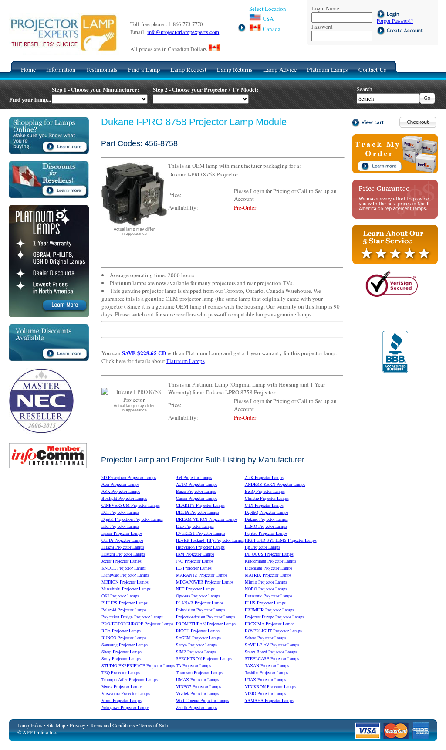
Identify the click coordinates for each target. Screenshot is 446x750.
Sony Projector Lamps (121, 658)
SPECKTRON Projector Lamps (204, 658)
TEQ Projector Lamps (120, 672)
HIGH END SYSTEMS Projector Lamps (281, 540)
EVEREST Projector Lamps (200, 533)
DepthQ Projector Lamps (266, 512)
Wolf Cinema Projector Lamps (202, 700)
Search (364, 89)
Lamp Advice (280, 69)
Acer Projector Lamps (120, 484)
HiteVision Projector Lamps (200, 547)
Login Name (325, 8)
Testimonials (102, 69)
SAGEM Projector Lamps (198, 638)
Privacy (77, 725)
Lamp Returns (235, 69)
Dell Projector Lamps (120, 512)
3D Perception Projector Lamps (128, 477)
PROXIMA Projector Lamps (269, 624)
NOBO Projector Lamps (266, 589)
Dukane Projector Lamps (266, 519)
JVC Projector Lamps (194, 561)
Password (321, 27)
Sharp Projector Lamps (121, 651)
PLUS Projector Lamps (265, 603)
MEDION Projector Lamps (125, 582)
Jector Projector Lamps (121, 561)
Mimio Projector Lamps (266, 582)
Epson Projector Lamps (121, 533)
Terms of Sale (153, 725)
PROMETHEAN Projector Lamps (206, 624)
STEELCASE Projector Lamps (272, 658)
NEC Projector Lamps (195, 589)
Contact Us (372, 69)
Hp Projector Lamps (262, 547)
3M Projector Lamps (194, 477)
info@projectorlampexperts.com (183, 32)
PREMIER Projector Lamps (269, 610)
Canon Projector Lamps (196, 498)
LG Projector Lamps (194, 568)
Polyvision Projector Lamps (200, 610)
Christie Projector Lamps (267, 498)
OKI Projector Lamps (120, 596)
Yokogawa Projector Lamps (125, 707)
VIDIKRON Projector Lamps (270, 686)
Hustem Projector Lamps (123, 554)
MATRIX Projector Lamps (268, 575)
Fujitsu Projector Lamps (266, 533)
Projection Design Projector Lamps (132, 617)
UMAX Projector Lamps (197, 679)
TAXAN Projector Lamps (267, 665)
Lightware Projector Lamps (125, 575)
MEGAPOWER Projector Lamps (204, 582)
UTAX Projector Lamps (265, 679)
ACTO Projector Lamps (196, 484)
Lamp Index (29, 725)
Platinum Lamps (327, 69)
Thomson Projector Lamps (199, 672)
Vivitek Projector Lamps (197, 693)
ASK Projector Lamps (120, 491)
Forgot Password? (395, 20)
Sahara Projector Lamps (265, 638)
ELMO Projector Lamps (266, 526)
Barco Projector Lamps (196, 491)
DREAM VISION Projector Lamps (206, 519)
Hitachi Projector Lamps (122, 547)
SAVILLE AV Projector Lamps (272, 644)
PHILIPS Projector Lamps (124, 603)
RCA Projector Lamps (121, 631)
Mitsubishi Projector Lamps (126, 589)
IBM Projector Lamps (195, 554)
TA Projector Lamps (193, 665)
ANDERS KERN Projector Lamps (275, 484)
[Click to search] (427, 101)
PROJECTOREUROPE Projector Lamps (137, 624)
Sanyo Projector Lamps (196, 644)
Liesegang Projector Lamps (268, 568)
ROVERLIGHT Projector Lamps (273, 631)
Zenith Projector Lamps (196, 707)
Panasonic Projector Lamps (268, 596)
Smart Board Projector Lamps (271, 651)
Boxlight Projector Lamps (124, 498)
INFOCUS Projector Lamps (269, 554)
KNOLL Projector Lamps (123, 568)
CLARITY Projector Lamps (200, 505)
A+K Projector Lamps (264, 477)
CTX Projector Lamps (264, 505)
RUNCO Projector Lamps (123, 638)
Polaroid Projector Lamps (123, 610)
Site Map (56, 725)
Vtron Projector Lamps (121, 700)
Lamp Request (188, 69)
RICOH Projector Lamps (198, 631)
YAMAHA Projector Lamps (269, 700)
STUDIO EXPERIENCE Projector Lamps (138, 665)
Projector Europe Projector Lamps (274, 617)
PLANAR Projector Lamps (199, 603)
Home (28, 69)
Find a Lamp (144, 69)
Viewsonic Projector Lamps (125, 693)
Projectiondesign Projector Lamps (205, 617)
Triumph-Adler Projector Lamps (129, 679)
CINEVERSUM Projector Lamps (130, 505)
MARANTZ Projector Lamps (201, 575)
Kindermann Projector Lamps (270, 561)
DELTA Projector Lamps (197, 512)
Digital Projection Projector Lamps (132, 519)
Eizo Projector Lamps (195, 526)
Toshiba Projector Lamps (266, 672)
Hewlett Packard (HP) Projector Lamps (210, 540)
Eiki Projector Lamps (120, 526)
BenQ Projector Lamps (265, 491)
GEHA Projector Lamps (122, 540)
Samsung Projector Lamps (124, 644)
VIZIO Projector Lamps (265, 693)
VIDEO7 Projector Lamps (198, 686)
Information (60, 69)
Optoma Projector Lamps (198, 596)
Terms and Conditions (112, 725)
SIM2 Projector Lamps (196, 651)
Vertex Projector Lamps (121, 686)
